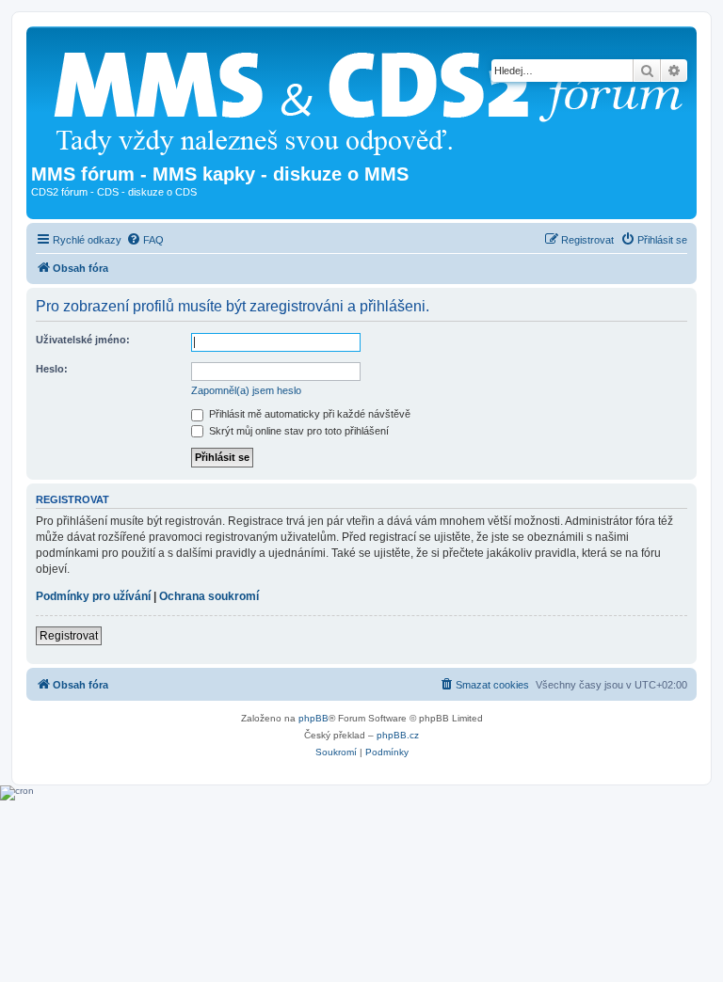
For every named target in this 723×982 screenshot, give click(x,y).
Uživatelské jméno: (83, 339)
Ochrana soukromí (209, 596)
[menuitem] (145, 240)
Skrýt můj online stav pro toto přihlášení (297, 430)
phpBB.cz (398, 735)
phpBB (313, 718)
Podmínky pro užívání (93, 596)
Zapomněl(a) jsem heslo (246, 390)
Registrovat (69, 635)
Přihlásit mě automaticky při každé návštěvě (308, 414)
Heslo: (52, 368)
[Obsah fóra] (375, 97)
